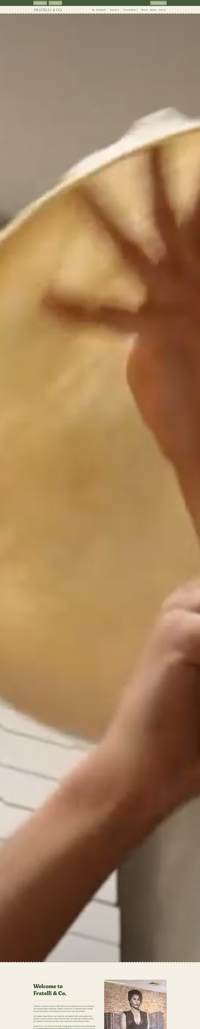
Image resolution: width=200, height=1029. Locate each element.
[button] (114, 10)
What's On (144, 10)
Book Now (153, 10)
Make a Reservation (158, 3)
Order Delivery (40, 3)
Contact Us (162, 10)
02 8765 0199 (101, 10)
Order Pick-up (55, 3)
